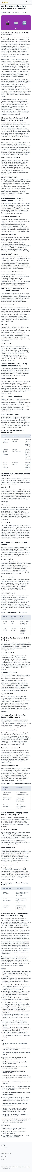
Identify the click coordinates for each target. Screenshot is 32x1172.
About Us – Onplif (6, 1153)
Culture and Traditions (6, 12)
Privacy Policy (4, 1156)
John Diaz (24, 12)
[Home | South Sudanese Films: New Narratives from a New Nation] (8, 2)
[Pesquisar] (27, 2)
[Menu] (30, 2)
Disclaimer (4, 1160)
